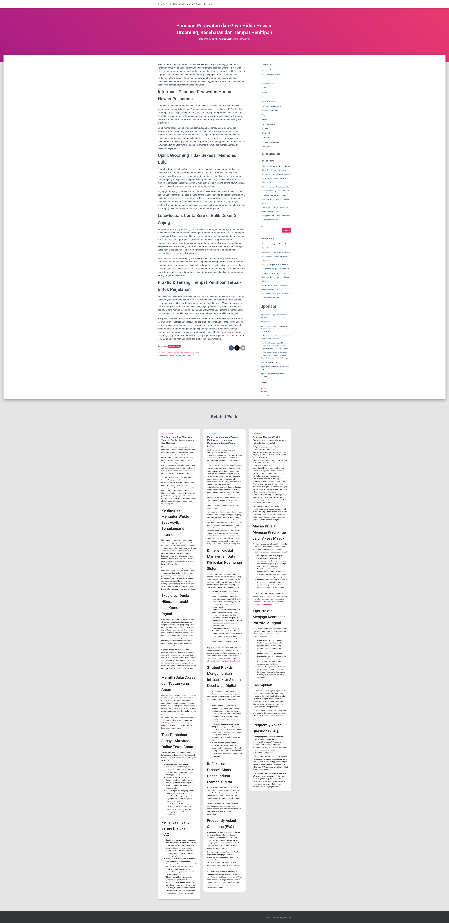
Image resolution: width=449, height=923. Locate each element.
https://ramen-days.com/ (270, 362)
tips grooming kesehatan (271, 142)
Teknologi (265, 137)
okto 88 (263, 382)
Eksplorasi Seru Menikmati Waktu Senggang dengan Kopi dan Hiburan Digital (275, 199)
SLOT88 (265, 128)
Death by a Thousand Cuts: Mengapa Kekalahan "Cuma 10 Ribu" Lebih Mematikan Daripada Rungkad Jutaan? (275, 345)
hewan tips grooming (269, 79)
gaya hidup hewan (268, 70)
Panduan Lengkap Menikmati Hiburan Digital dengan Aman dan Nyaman (177, 440)
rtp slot (264, 119)
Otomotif (265, 97)
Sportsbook (266, 133)
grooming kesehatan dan (271, 74)
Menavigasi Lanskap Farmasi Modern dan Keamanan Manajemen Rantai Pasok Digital (276, 178)
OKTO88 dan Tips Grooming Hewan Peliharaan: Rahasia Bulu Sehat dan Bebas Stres (274, 328)
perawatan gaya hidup (270, 110)
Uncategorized (174, 346)
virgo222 (264, 391)
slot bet (263, 389)
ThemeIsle (287, 918)
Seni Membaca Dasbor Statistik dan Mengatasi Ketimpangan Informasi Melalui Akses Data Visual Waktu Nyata (275, 355)
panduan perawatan (269, 101)
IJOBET (264, 88)
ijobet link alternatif (232, 661)
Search (263, 226)
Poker (264, 115)
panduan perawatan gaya (271, 106)
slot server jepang (268, 124)
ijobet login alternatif (169, 723)
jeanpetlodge (228, 332)
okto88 (264, 92)
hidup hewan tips (268, 83)
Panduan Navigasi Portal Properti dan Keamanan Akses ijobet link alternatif (269, 440)
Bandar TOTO (266, 396)
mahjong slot (265, 322)
